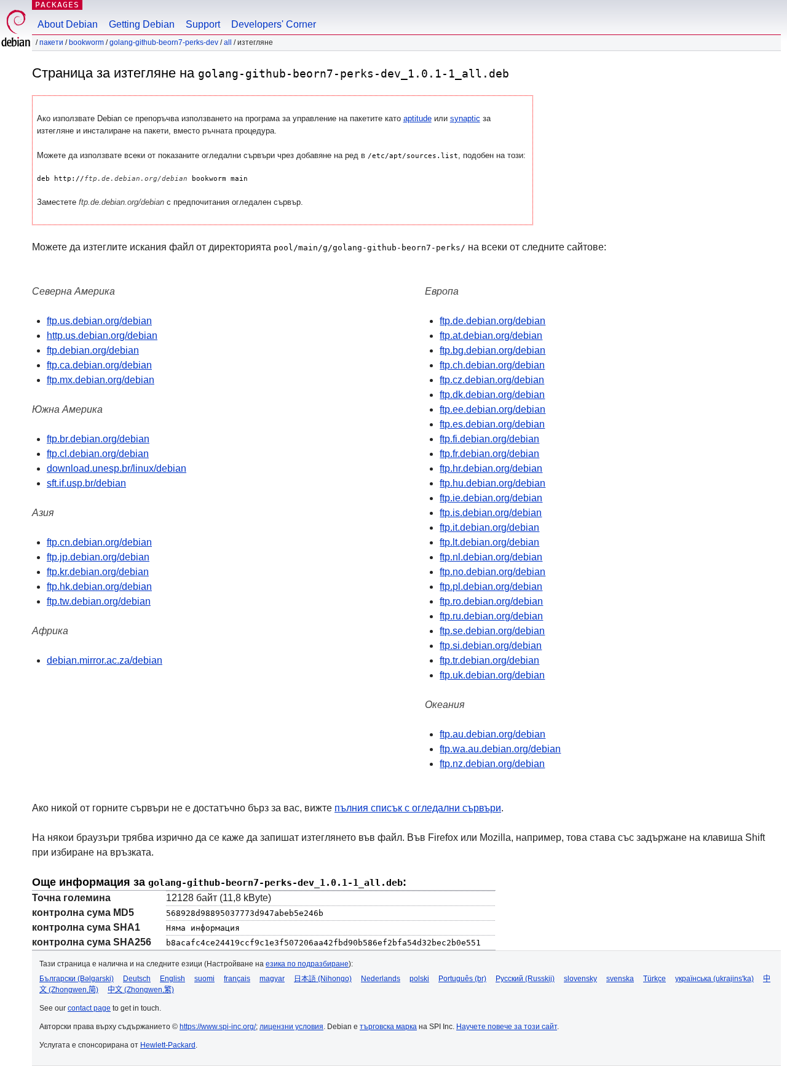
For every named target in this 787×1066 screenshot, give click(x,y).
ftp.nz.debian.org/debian (492, 763)
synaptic (465, 118)
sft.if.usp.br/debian (86, 483)
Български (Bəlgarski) (76, 978)
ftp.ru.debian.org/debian (491, 616)
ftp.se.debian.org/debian (492, 631)
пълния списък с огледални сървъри (417, 808)
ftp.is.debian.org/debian (491, 512)
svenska (620, 978)
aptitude (417, 118)
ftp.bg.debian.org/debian (492, 350)
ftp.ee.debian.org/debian (492, 409)
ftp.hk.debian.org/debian (99, 586)
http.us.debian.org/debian (102, 335)
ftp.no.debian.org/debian (492, 572)
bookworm (86, 42)
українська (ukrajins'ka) (714, 978)
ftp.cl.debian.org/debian (98, 453)
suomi (204, 978)
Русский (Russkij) (525, 978)
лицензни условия (291, 1026)
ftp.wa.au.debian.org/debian (500, 749)
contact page (89, 1008)
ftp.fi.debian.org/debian (489, 439)
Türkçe (654, 978)
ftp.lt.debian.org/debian (489, 542)
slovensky (580, 978)
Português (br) (462, 978)
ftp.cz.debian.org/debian (492, 380)
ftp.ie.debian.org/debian (491, 498)
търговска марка (388, 1026)
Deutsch (137, 978)
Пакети (51, 42)
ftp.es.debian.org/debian (492, 424)
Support (203, 24)
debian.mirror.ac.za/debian (104, 660)
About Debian (68, 24)
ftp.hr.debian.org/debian (491, 468)
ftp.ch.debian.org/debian (492, 365)
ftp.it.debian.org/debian (489, 527)
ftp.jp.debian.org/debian (98, 557)
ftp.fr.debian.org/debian (489, 453)
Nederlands (380, 978)
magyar (272, 978)
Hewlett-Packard (168, 1045)
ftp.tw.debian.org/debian (99, 601)
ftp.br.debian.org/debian (98, 439)
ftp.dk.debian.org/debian (492, 394)
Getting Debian (142, 24)
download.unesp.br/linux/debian (116, 468)
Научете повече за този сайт (506, 1026)
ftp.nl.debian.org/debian (491, 557)
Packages (57, 4)
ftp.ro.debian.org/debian (491, 601)
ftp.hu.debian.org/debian (492, 483)
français (237, 978)
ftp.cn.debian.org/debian (99, 542)
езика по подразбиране (307, 964)
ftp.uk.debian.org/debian (492, 675)
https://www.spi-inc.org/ (218, 1026)
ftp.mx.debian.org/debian (100, 380)
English (172, 978)
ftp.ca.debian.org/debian (99, 365)
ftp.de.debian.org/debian (492, 321)
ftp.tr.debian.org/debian (489, 660)
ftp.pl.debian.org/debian (491, 586)
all (228, 42)
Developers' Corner (273, 24)
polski (419, 978)
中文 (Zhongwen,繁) (141, 989)
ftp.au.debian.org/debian (492, 734)
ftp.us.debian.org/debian (99, 321)
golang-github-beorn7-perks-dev (163, 42)
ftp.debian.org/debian (93, 350)
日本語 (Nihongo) (323, 978)
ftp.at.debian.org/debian (491, 335)
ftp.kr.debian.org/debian (98, 572)
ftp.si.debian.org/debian (491, 645)
